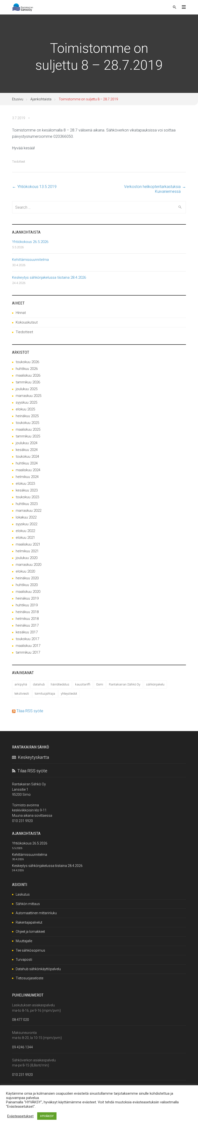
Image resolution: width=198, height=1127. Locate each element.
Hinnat (21, 313)
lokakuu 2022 (26, 517)
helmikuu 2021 (27, 551)
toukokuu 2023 (27, 497)
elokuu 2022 (25, 531)
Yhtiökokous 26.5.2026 (30, 242)
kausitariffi (82, 684)
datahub (39, 684)
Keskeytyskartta (32, 757)
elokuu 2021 (25, 537)
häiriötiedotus (60, 684)
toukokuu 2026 (27, 362)
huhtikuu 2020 (27, 585)
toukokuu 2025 (27, 423)
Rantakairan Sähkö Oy (124, 684)
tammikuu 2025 (28, 436)
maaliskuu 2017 (28, 645)
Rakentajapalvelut (29, 922)
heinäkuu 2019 (27, 598)
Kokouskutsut (27, 322)
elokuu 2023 (25, 483)
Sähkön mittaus (28, 904)
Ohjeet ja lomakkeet (30, 931)
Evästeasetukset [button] (20, 1116)
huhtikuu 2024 (27, 463)
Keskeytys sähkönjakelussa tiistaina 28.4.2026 (49, 277)
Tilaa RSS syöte (29, 711)
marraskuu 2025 (28, 396)
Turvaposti (24, 959)
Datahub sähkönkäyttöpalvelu (38, 969)
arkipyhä (20, 684)
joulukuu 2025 (26, 389)
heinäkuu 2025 (27, 416)
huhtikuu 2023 (27, 504)
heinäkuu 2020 (27, 578)
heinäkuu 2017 (27, 625)
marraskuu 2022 (28, 510)
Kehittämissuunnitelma (30, 259)
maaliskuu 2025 (28, 429)
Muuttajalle (24, 941)
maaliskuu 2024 (28, 470)
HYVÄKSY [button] (47, 1116)
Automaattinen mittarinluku (36, 913)
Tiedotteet (18, 161)
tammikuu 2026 (28, 382)
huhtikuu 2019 (27, 605)
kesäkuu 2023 (27, 490)
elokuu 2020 (25, 571)
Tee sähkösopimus (30, 950)
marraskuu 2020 (28, 564)
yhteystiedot (69, 693)
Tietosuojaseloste (29, 978)
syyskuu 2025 (26, 402)
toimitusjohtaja (45, 693)
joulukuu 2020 (26, 558)
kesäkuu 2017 (27, 632)
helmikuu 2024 (27, 477)
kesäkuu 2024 (27, 450)
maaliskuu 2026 (28, 375)
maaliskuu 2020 (28, 591)
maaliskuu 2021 (28, 544)
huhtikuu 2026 (27, 368)
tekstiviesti (21, 693)
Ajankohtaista (40, 99)
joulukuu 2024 (26, 443)
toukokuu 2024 (27, 456)
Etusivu (17, 99)
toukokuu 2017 (27, 639)
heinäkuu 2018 (27, 612)
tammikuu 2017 (28, 652)
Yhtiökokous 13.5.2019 (37, 186)
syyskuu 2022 (26, 524)
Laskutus (23, 894)
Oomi (99, 684)
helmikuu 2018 (27, 618)
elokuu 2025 (25, 409)
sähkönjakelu (155, 684)
